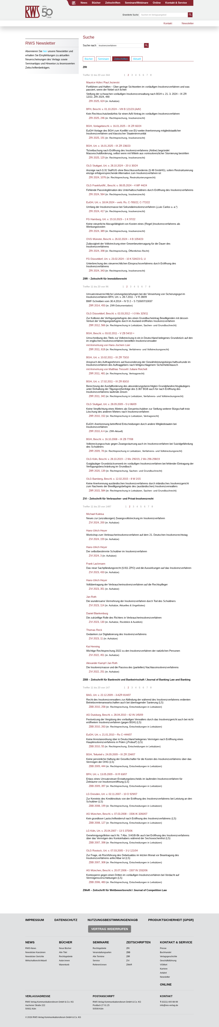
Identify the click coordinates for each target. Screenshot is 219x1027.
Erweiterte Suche (131, 15)
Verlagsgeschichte (168, 956)
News (84, 2)
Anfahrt (163, 973)
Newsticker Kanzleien (35, 952)
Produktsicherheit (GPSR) (171, 920)
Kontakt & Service (176, 2)
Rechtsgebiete (66, 956)
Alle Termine (98, 956)
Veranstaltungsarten (102, 952)
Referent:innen (100, 964)
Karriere (164, 969)
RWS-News (30, 948)
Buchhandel (165, 952)
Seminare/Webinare (136, 2)
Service (96, 960)
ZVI (127, 960)
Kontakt (168, 23)
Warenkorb (64, 964)
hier (45, 51)
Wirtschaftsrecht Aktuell (36, 960)
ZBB (128, 952)
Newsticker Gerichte (34, 956)
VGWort (163, 964)
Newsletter (188, 23)
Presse (163, 948)
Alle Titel (63, 952)
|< (117, 75)
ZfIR (128, 956)
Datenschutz (65, 920)
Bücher (96, 2)
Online (157, 2)
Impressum (34, 920)
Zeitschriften (112, 2)
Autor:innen (64, 960)
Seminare (103, 58)
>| (159, 75)
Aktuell (137, 58)
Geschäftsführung (168, 960)
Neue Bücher (65, 948)
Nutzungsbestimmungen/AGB (113, 920)
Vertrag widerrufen (109, 929)
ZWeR (129, 964)
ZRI (128, 948)
